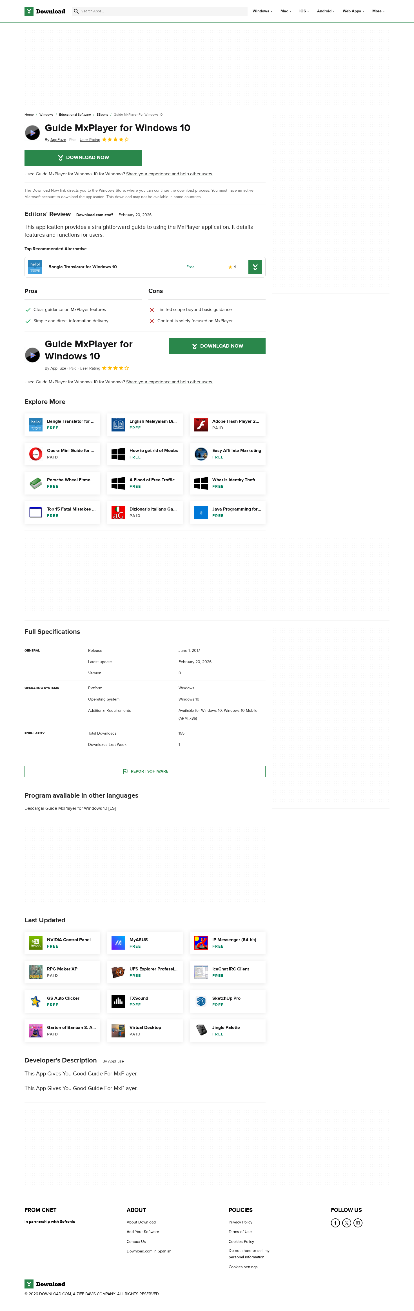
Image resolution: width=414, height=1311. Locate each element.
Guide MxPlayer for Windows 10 (117, 128)
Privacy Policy (240, 1222)
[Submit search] (76, 11)
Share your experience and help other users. (169, 174)
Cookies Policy (241, 1241)
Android (324, 11)
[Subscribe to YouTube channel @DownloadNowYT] (357, 1222)
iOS (302, 11)
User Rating (90, 139)
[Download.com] (45, 11)
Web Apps (352, 11)
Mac (284, 11)
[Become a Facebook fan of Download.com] (335, 1222)
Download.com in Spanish (149, 1251)
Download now (87, 158)
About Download (141, 1222)
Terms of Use (240, 1232)
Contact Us (136, 1241)
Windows (261, 11)
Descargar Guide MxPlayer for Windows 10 (66, 808)
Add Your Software (143, 1232)
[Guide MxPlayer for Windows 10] (32, 132)
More (377, 11)
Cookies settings (243, 1267)
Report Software (149, 771)
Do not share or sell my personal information (249, 1254)
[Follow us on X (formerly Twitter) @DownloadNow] (346, 1222)
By (55, 139)
